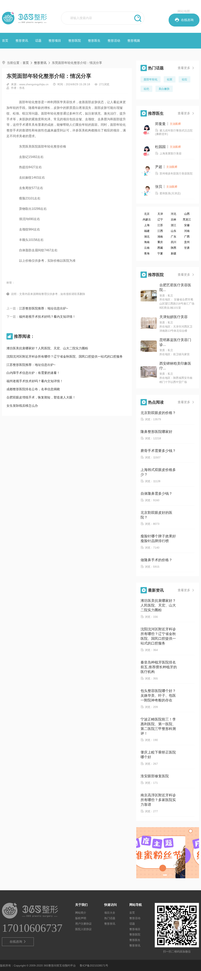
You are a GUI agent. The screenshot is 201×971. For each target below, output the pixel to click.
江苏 (160, 225)
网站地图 (183, 11)
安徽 (187, 225)
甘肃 (187, 247)
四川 (173, 242)
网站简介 (80, 912)
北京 (147, 213)
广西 (187, 236)
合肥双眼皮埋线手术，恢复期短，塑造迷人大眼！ (41, 397)
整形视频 (133, 40)
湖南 (160, 236)
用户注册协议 (83, 923)
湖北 (147, 236)
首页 (5, 40)
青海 (147, 253)
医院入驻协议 (83, 929)
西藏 (160, 247)
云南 (147, 247)
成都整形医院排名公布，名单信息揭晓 (33, 389)
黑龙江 (187, 219)
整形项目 (54, 40)
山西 (187, 213)
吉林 (173, 219)
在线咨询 (18, 941)
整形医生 (94, 40)
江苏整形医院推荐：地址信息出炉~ (43, 308)
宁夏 (160, 253)
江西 (160, 230)
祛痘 (184, 79)
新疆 (173, 253)
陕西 (173, 247)
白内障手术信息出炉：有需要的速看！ (33, 372)
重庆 (160, 242)
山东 (173, 230)
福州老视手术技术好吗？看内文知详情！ (47, 316)
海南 (147, 242)
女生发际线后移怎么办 (22, 405)
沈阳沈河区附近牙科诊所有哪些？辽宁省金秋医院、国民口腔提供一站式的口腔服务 (64, 356)
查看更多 (186, 68)
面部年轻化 (150, 79)
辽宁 (160, 219)
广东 (173, 236)
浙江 (173, 225)
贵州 (187, 242)
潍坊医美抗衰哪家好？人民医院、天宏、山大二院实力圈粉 (47, 348)
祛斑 (169, 79)
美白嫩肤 (164, 88)
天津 (160, 213)
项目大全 (109, 912)
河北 (173, 213)
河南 (187, 230)
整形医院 (74, 40)
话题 (38, 40)
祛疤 (146, 88)
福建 (147, 230)
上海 (147, 225)
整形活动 (114, 40)
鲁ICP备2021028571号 (94, 965)
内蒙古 (147, 219)
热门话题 (109, 918)
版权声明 (80, 918)
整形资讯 (22, 40)
